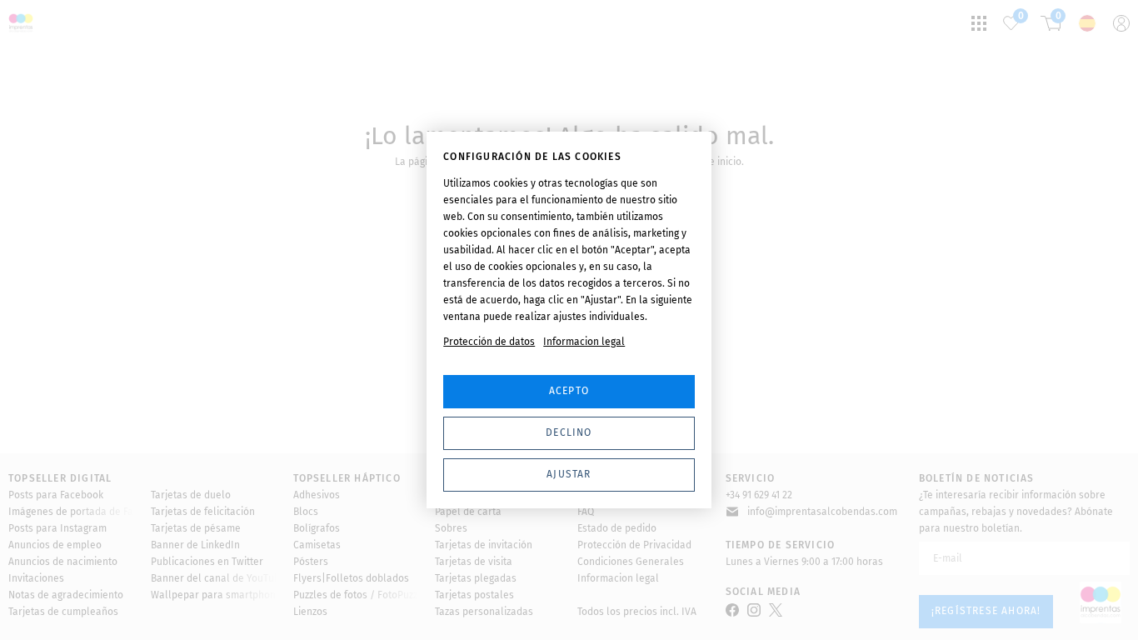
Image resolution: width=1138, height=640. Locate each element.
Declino (568, 432)
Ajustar (569, 474)
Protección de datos (489, 342)
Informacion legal (584, 342)
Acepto (569, 391)
